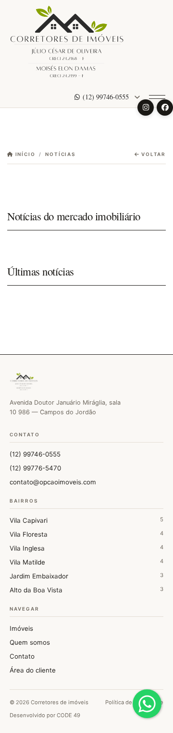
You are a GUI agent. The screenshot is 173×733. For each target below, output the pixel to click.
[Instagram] (145, 107)
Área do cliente (33, 670)
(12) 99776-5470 (35, 468)
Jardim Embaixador (86, 576)
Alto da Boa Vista (86, 590)
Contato (22, 656)
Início (24, 154)
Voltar (152, 154)
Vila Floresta (86, 534)
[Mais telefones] (137, 97)
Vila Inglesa (86, 548)
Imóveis (21, 628)
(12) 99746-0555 (106, 96)
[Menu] (157, 97)
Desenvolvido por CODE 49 (45, 715)
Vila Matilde (86, 562)
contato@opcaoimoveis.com (53, 482)
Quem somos (30, 642)
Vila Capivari (86, 520)
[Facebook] (165, 107)
